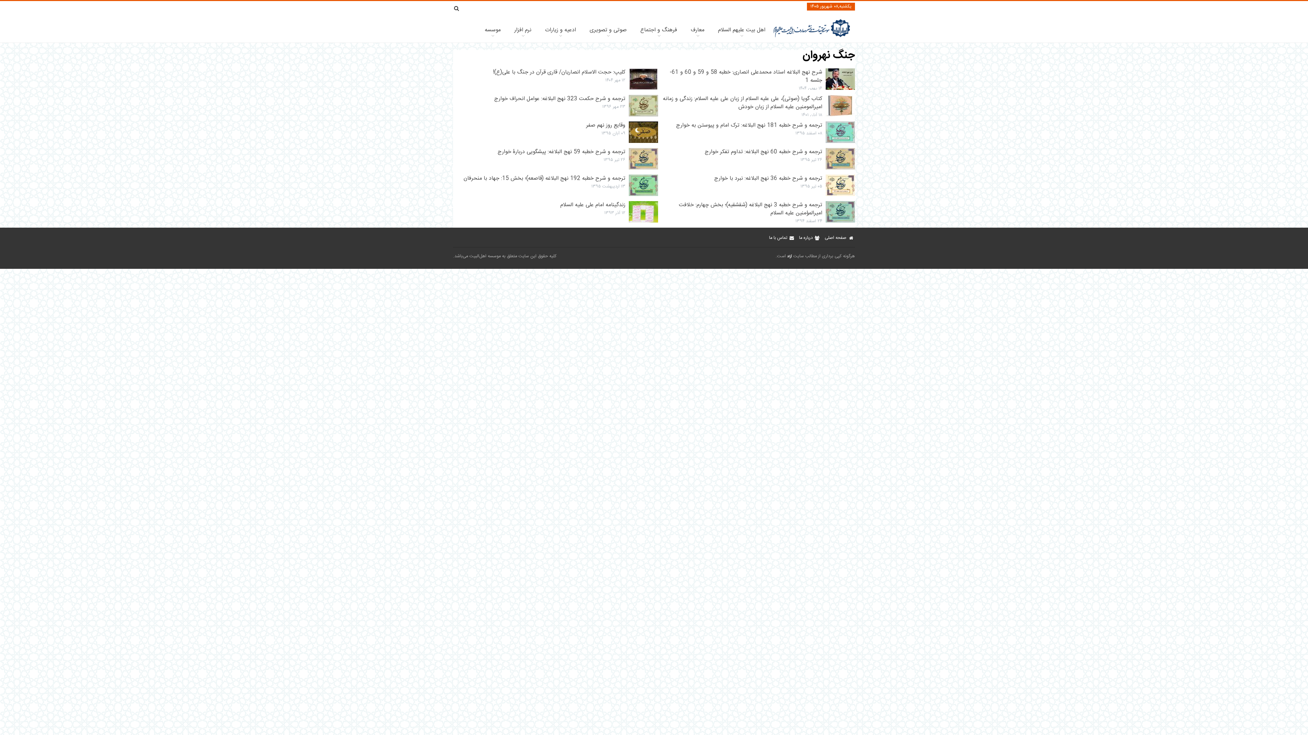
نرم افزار (522, 30)
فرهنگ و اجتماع (658, 30)
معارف (697, 30)
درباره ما (806, 238)
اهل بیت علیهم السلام (741, 30)
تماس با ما (778, 238)
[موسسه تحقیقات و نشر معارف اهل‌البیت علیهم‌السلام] (812, 36)
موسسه (493, 30)
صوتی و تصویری (608, 30)
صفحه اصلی (835, 238)
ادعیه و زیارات (560, 30)
